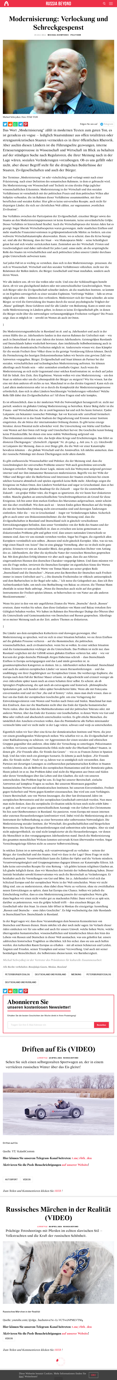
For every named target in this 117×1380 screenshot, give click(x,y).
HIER (58, 1191)
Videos (27, 1179)
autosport (11, 1179)
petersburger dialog (17, 974)
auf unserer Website (75, 1165)
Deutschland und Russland (20, 982)
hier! (21, 1376)
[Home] (6, 3)
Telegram (108, 124)
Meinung (76, 974)
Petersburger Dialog (98, 974)
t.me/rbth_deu (82, 1158)
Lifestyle (42, 1058)
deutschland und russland (50, 974)
